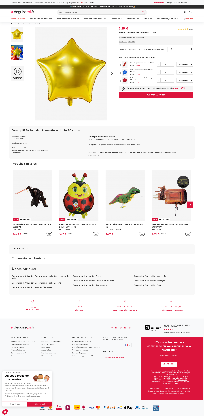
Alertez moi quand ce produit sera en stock (155, 49)
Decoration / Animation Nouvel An (150, 276)
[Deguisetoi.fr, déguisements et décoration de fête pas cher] (22, 12)
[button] (5, 412)
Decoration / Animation (26, 24)
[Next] (112, 73)
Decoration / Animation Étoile (87, 276)
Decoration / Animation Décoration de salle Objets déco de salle (40, 277)
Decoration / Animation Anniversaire (90, 285)
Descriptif (123, 41)
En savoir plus (14, 404)
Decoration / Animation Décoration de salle (93, 281)
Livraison (131, 41)
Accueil (14, 24)
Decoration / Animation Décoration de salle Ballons (36, 283)
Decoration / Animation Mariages (149, 281)
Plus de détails (89, 3)
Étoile (38, 24)
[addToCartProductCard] (49, 234)
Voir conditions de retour (38, 150)
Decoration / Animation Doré (147, 285)
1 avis (191, 29)
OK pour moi (39, 404)
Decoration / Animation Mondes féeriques (32, 287)
